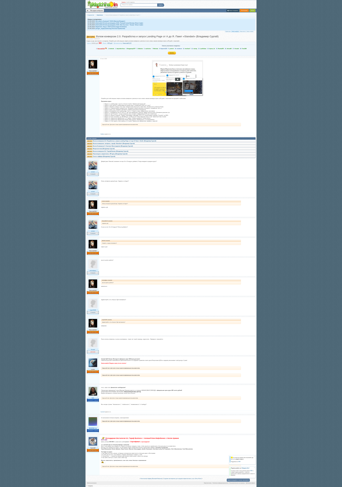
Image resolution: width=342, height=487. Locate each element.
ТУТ (251, 470)
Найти (161, 5)
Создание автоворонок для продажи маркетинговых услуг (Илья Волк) (182, 478)
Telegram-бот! (245, 468)
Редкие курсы (228, 31)
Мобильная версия (91, 483)
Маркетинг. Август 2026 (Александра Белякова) (111, 26)
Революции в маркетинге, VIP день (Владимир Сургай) (110, 153)
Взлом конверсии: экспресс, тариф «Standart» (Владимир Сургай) (114, 143)
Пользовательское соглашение (237, 483)
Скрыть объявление (254, 456)
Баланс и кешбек (250, 31)
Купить (172, 53)
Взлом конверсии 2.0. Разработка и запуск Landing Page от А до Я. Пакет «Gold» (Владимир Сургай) (124, 141)
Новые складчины (235, 31)
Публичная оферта (250, 483)
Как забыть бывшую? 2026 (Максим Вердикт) (110, 21)
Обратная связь (208, 483)
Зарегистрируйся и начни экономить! (238, 480)
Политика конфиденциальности (220, 483)
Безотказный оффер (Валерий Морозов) (151, 478)
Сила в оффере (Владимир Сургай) (104, 156)
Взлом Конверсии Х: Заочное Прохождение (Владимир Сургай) (113, 146)
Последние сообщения (96, 10)
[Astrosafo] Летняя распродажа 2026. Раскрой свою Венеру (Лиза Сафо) (119, 23)
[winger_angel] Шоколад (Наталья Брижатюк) (110, 28)
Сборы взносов (243, 31)
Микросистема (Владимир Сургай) (104, 148)
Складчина (90, 485)
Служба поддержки (130, 2)
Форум (87, 10)
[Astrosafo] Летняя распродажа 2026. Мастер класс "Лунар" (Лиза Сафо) (119, 25)
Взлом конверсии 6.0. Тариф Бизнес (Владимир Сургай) (110, 151)
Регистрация (244, 10)
